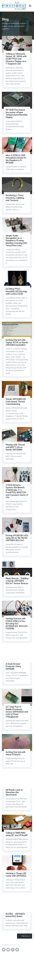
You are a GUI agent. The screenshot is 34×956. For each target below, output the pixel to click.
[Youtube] (8, 950)
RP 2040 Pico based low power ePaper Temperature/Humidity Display (16, 114)
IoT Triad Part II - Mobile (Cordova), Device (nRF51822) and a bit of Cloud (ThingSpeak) (17, 711)
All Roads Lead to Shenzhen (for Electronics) (14, 792)
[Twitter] (4, 950)
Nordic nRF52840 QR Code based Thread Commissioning (16, 401)
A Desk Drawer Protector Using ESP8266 (13, 666)
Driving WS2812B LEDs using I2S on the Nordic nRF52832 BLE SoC (17, 538)
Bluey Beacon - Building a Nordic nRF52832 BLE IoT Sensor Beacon (17, 581)
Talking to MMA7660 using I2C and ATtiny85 (16, 834)
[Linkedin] (17, 950)
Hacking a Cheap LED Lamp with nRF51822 (16, 874)
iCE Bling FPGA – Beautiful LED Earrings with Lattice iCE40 (16, 291)
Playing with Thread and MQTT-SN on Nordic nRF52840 (15, 447)
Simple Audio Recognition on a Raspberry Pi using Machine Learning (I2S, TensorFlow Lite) (16, 240)
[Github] (13, 950)
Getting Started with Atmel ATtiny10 (15, 753)
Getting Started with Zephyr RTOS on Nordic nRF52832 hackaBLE (17, 342)
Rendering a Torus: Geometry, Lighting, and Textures (15, 198)
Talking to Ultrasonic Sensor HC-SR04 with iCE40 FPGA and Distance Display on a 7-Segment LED (16, 59)
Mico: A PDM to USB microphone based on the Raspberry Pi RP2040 (16, 159)
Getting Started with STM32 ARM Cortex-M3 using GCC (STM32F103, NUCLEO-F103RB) (17, 623)
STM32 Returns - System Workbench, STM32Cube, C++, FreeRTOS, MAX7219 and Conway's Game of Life (17, 491)
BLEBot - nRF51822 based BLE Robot (15, 915)
